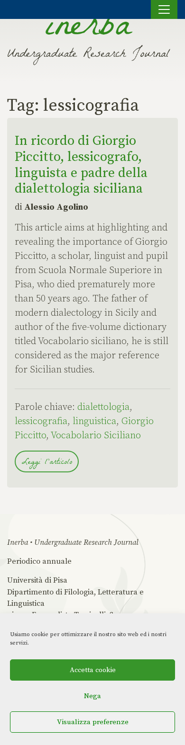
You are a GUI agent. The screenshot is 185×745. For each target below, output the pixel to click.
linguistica (94, 421)
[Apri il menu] (164, 9)
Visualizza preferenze (93, 722)
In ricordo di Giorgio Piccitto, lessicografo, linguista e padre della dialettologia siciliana (81, 165)
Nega (92, 696)
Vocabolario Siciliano (96, 436)
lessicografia (41, 421)
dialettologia (103, 407)
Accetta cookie (93, 669)
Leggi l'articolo (46, 462)
